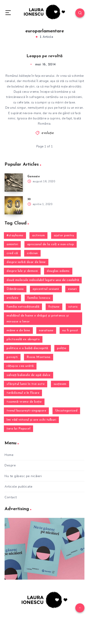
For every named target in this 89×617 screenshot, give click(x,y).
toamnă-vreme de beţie (24, 402)
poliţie (61, 348)
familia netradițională (23, 306)
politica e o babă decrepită (27, 348)
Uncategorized (66, 410)
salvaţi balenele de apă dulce (28, 375)
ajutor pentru (64, 235)
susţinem (60, 384)
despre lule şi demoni (22, 271)
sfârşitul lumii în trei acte (25, 384)
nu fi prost (70, 330)
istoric (73, 306)
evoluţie (48, 133)
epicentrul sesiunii (46, 289)
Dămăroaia (15, 289)
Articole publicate (18, 486)
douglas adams (58, 271)
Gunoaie (33, 176)
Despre (10, 465)
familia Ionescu (38, 298)
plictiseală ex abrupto (23, 339)
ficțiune (54, 306)
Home (9, 455)
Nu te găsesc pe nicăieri (23, 476)
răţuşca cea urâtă (20, 366)
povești (12, 357)
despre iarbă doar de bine (26, 262)
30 (29, 199)
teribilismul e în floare (23, 393)
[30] (14, 205)
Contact (11, 497)
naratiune (46, 330)
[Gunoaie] (14, 182)
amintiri (12, 244)
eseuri (72, 289)
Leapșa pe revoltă (44, 56)
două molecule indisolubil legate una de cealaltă (43, 280)
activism (38, 235)
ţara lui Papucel (18, 428)
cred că (12, 253)
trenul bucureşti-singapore (26, 410)
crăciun (32, 253)
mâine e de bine (18, 330)
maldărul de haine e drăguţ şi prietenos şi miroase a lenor (38, 318)
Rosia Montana (38, 357)
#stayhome (15, 235)
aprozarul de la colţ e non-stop (50, 244)
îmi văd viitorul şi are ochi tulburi (31, 420)
